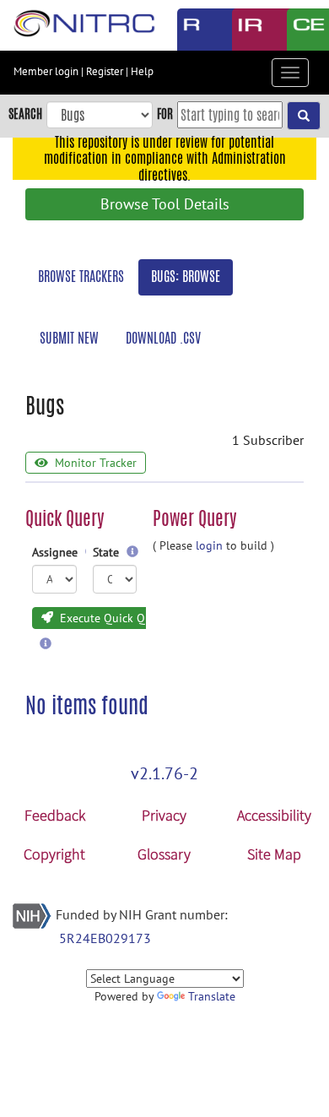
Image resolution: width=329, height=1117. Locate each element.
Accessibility (274, 815)
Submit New (69, 338)
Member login (45, 71)
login (209, 545)
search (25, 113)
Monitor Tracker (94, 462)
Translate (211, 996)
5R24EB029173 (105, 938)
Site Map (274, 854)
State (107, 552)
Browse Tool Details (164, 204)
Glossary (164, 854)
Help (142, 71)
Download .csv (163, 338)
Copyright (54, 854)
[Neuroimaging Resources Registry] (192, 29)
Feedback (54, 815)
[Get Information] (132, 552)
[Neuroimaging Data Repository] (247, 29)
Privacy (164, 815)
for (165, 113)
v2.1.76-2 (164, 773)
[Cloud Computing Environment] (301, 29)
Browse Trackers (81, 276)
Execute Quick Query (112, 618)
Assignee (55, 552)
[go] (304, 115)
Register (104, 71)
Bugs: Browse (185, 276)
